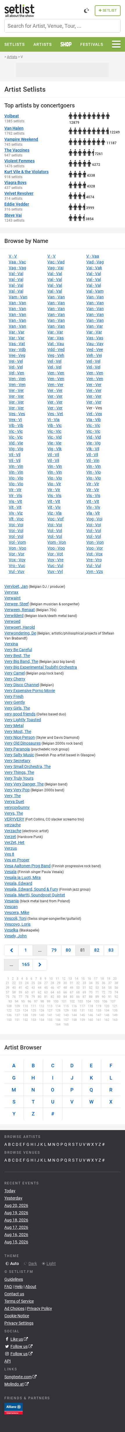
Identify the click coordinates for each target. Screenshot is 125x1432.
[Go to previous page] (11, 950)
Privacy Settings (18, 1323)
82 (96, 950)
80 (68, 950)
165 (26, 964)
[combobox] (62, 26)
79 (54, 950)
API (7, 1361)
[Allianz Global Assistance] (13, 1408)
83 (111, 950)
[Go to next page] (40, 964)
